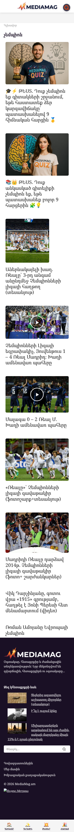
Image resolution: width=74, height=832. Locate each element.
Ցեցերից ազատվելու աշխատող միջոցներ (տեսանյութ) (46, 699)
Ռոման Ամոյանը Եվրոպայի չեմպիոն (37, 630)
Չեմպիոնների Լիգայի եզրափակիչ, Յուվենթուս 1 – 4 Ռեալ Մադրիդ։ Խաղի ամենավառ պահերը (35, 354)
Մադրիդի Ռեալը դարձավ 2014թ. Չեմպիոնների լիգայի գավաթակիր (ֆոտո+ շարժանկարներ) (35, 568)
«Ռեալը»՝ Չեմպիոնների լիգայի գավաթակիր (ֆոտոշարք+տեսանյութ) (33, 493)
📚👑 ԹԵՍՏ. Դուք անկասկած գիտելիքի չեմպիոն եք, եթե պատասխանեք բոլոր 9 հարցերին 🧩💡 (32, 193)
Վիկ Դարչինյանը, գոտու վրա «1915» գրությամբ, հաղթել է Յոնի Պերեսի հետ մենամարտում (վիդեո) (37, 602)
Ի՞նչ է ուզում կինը (44, 711)
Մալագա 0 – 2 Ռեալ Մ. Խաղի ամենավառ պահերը (36, 422)
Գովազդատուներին (18, 763)
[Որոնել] (64, 749)
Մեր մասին (12, 769)
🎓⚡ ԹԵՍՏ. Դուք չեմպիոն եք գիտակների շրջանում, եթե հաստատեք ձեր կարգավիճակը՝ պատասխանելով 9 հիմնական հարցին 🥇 (35, 105)
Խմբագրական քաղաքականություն (29, 775)
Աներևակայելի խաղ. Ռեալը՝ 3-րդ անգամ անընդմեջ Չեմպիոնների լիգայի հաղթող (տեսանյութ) (33, 280)
